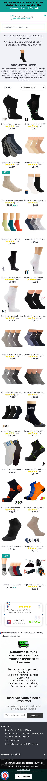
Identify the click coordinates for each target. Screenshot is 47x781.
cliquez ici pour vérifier (10, 636)
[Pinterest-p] (14, 749)
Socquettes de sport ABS (35, 124)
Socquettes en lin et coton (12, 201)
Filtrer (8, 88)
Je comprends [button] (23, 776)
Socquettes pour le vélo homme (14, 469)
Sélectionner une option (4, 119)
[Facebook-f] (2, 749)
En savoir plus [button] (23, 769)
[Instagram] (6, 749)
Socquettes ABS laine (12, 584)
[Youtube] (10, 749)
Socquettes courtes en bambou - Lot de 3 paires (21, 239)
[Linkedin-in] (18, 749)
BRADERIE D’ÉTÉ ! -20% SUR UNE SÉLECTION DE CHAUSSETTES (23, 3)
